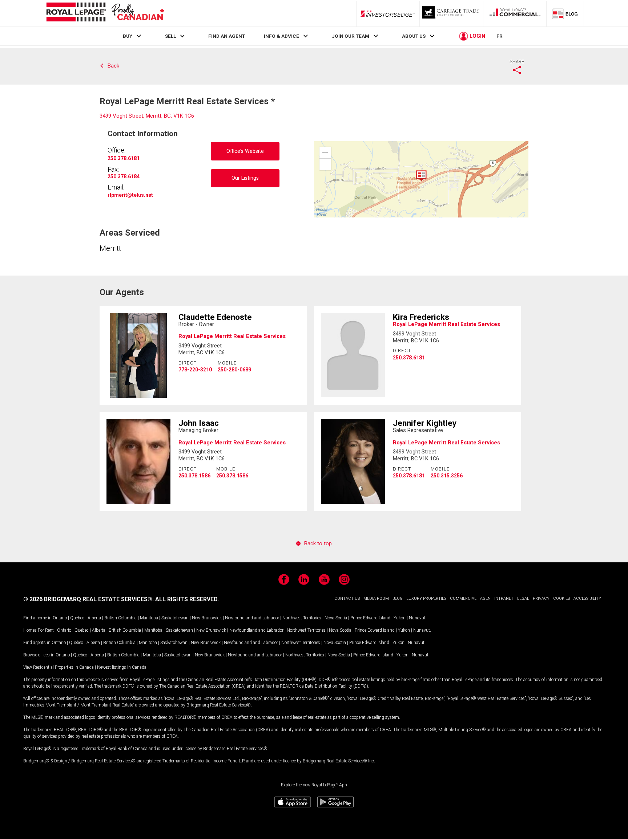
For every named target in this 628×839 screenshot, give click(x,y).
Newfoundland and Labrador (252, 617)
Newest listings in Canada (121, 667)
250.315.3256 (447, 475)
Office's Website (245, 151)
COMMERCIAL (463, 598)
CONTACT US (347, 598)
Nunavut (417, 617)
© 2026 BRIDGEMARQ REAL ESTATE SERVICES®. (88, 599)
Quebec (77, 617)
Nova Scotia (336, 617)
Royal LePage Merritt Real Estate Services (232, 336)
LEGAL (523, 598)
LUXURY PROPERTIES (426, 598)
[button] (325, 152)
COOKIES (561, 598)
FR (499, 36)
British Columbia (120, 617)
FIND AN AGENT (226, 36)
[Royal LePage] (105, 13)
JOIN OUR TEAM (350, 36)
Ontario (60, 617)
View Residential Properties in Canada (58, 667)
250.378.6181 (124, 158)
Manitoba (149, 617)
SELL (170, 36)
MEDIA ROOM (376, 598)
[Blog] (565, 13)
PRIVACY (541, 598)
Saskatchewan (175, 617)
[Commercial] (515, 13)
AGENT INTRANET (497, 598)
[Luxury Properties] (451, 13)
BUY (127, 36)
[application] (421, 179)
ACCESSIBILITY (587, 598)
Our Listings (245, 178)
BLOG (397, 598)
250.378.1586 (194, 475)
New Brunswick (207, 617)
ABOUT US (414, 36)
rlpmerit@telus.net (130, 195)
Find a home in (37, 617)
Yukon (400, 617)
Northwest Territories (301, 617)
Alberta (94, 617)
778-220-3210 (195, 369)
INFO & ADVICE (281, 36)
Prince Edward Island (370, 617)
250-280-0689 (234, 369)
